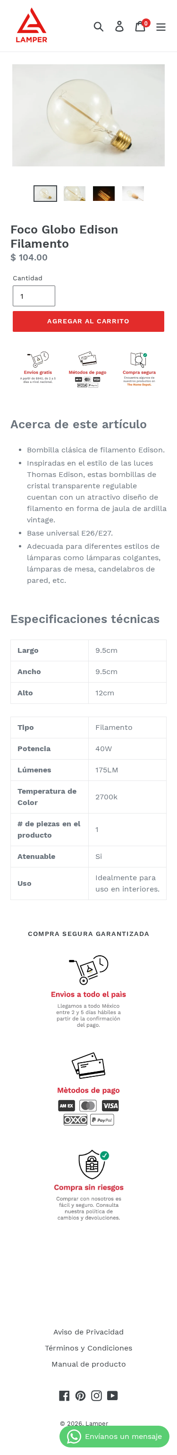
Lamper (96, 1423)
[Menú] (161, 25)
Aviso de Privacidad (88, 1331)
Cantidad (27, 278)
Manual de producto (88, 1364)
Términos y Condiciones (88, 1347)
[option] (45, 195)
